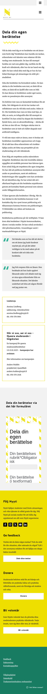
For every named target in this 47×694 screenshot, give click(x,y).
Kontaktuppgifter (10, 666)
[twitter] (15, 525)
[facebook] (5, 525)
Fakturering (8, 662)
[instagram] (10, 525)
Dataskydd (7, 678)
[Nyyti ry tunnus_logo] (7, 8)
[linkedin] (25, 525)
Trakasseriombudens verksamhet (17, 681)
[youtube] (20, 525)
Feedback (7, 659)
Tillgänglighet (9, 675)
